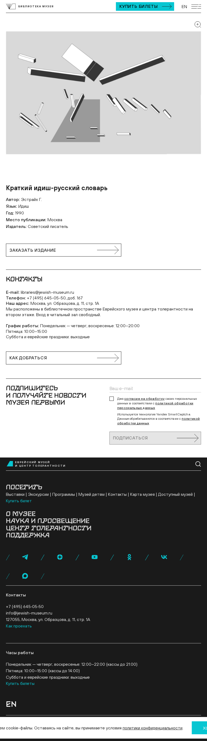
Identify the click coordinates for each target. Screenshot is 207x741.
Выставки (15, 494)
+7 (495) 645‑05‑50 (25, 606)
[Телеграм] (25, 557)
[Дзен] (60, 557)
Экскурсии (38, 494)
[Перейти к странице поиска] (198, 464)
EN (184, 6)
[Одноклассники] (129, 557)
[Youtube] (95, 557)
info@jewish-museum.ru (29, 612)
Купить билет (19, 500)
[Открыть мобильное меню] (196, 7)
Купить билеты (138, 6)
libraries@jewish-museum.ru (47, 292)
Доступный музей (175, 494)
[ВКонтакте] (164, 557)
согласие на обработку (144, 399)
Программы (63, 494)
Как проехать (19, 625)
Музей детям (91, 494)
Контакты (117, 494)
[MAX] (25, 576)
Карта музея (142, 494)
